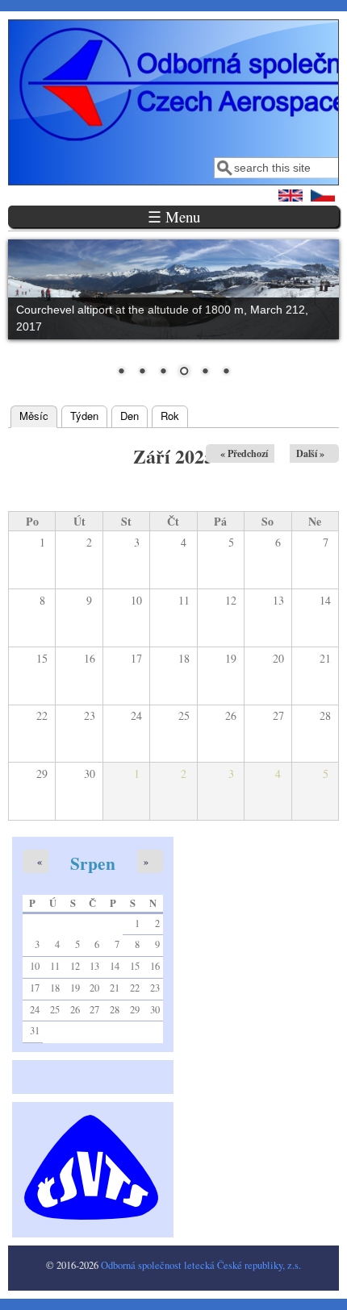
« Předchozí (244, 453)
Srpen (92, 862)
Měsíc (38, 415)
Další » (310, 453)
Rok (170, 415)
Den (129, 415)
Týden (84, 415)
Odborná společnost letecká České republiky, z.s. (201, 1265)
